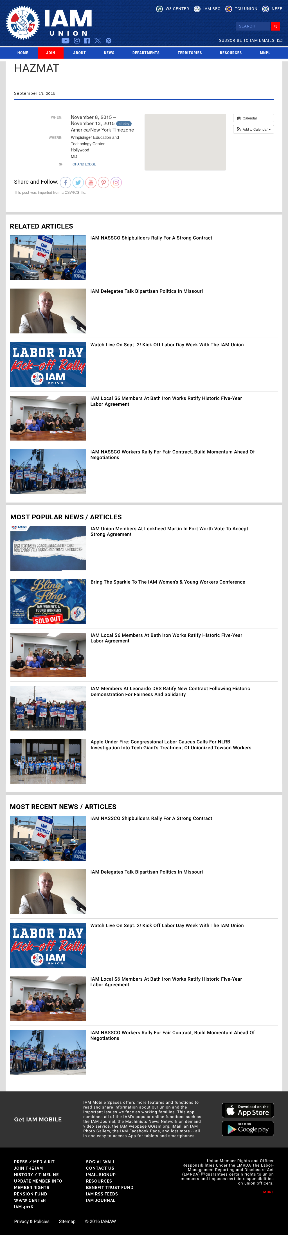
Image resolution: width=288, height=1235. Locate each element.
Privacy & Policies (31, 1221)
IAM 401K (23, 1207)
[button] (253, 129)
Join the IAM (28, 1168)
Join (50, 53)
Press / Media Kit (34, 1162)
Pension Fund (30, 1194)
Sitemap (67, 1221)
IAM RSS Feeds (102, 1194)
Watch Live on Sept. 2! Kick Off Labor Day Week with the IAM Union (167, 345)
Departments (146, 53)
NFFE (277, 8)
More (268, 1192)
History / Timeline (36, 1174)
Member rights (32, 1187)
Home (22, 53)
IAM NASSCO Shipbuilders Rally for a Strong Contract (151, 238)
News (109, 53)
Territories (190, 53)
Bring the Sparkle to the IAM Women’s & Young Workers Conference (168, 582)
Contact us (100, 1168)
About (79, 53)
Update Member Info (38, 1181)
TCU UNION (246, 8)
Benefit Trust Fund (110, 1187)
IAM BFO (212, 8)
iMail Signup (101, 1174)
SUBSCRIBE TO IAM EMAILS (246, 40)
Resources (231, 53)
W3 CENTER (177, 8)
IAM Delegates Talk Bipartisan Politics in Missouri (146, 291)
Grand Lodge (84, 164)
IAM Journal (101, 1200)
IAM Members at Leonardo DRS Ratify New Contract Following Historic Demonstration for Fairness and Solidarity (170, 691)
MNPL (265, 53)
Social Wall (100, 1162)
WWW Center (30, 1200)
